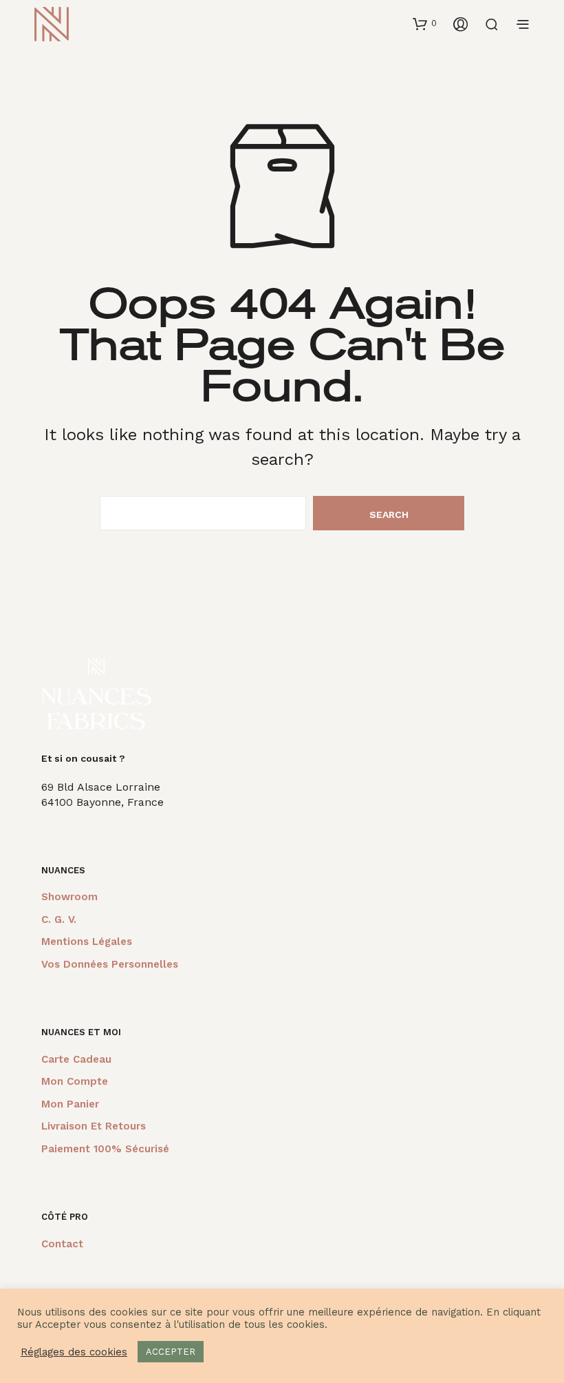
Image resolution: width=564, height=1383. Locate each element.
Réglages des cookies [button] (74, 1352)
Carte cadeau (76, 1059)
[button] (425, 23)
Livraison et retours (93, 1126)
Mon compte (74, 1081)
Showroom (69, 897)
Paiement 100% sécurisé (105, 1149)
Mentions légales (86, 941)
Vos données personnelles (109, 964)
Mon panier (70, 1104)
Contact (62, 1244)
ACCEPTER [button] (170, 1351)
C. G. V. (58, 919)
